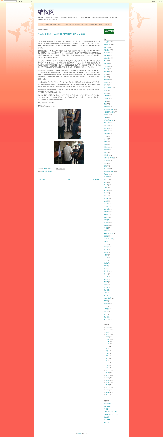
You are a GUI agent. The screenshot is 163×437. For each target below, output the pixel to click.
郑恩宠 (106, 279)
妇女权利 (106, 190)
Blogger (79, 433)
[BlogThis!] (59, 169)
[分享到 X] (61, 169)
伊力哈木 (106, 317)
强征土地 (106, 122)
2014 (107, 385)
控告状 (106, 139)
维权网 (46, 12)
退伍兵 (106, 287)
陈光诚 (106, 185)
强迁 (105, 60)
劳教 (105, 152)
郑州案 (106, 214)
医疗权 (106, 284)
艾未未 (106, 282)
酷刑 (105, 90)
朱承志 (106, 292)
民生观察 (106, 417)
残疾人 (106, 179)
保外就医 (106, 290)
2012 (107, 389)
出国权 (106, 255)
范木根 (106, 276)
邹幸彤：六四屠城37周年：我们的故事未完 (50, 24)
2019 (107, 373)
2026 (107, 327)
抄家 (105, 195)
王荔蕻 (106, 257)
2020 (107, 370)
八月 (107, 351)
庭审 (105, 93)
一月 (107, 367)
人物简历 (106, 309)
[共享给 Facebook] (62, 169)
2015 (107, 382)
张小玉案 (106, 319)
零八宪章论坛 (107, 298)
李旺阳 (106, 241)
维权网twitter (107, 406)
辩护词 (106, 244)
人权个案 (106, 95)
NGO (105, 260)
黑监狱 (106, 85)
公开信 (106, 69)
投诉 (105, 74)
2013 (107, 387)
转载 (105, 166)
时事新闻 (106, 247)
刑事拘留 (106, 66)
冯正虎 (106, 203)
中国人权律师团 (108, 233)
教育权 (106, 274)
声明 (105, 117)
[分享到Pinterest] (64, 169)
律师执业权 (107, 106)
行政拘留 (106, 63)
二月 (107, 365)
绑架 (105, 163)
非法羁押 (106, 155)
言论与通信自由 (108, 120)
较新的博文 (42, 179)
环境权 (106, 206)
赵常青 (106, 301)
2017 (107, 378)
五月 (107, 358)
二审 (105, 182)
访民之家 (106, 58)
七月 (107, 353)
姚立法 (106, 249)
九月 (107, 348)
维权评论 (106, 125)
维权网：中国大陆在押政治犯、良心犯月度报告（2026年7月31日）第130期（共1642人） (87, 24)
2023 (107, 334)
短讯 (105, 314)
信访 (105, 77)
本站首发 (44, 171)
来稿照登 (106, 225)
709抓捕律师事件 (108, 109)
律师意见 (106, 212)
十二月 (108, 341)
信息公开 (106, 174)
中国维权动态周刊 (109, 112)
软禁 (105, 104)
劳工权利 (106, 131)
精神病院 (106, 176)
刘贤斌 (106, 295)
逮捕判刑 (106, 82)
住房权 (106, 311)
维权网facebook (108, 409)
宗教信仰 (106, 114)
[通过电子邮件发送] (57, 169)
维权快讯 (106, 52)
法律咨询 (106, 220)
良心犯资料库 (107, 87)
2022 (107, 337)
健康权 (106, 230)
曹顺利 (106, 217)
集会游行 (106, 271)
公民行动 (106, 50)
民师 (105, 187)
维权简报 (50, 171)
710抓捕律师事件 (108, 171)
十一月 (108, 343)
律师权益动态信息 (109, 158)
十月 (107, 346)
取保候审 (106, 149)
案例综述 (106, 303)
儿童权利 (106, 168)
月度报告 (106, 79)
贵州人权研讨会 (108, 238)
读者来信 (106, 128)
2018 (107, 375)
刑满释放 (106, 133)
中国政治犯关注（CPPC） (111, 414)
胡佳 (105, 306)
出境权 (106, 201)
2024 (107, 332)
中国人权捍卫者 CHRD (110, 411)
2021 (107, 339)
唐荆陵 (106, 236)
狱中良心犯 (107, 44)
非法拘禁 (106, 147)
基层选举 (106, 71)
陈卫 (105, 268)
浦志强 (106, 252)
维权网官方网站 (108, 403)
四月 (107, 360)
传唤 (105, 101)
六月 (107, 355)
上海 (105, 136)
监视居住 (106, 222)
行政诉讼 (106, 55)
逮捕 (105, 144)
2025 (107, 329)
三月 (107, 363)
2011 (107, 392)
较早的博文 (96, 179)
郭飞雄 (106, 198)
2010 (107, 394)
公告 (105, 193)
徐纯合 (106, 265)
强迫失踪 (106, 98)
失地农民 (106, 160)
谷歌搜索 (106, 422)
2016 (107, 380)
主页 (69, 179)
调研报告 (106, 209)
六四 (105, 141)
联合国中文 (107, 419)
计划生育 (106, 263)
